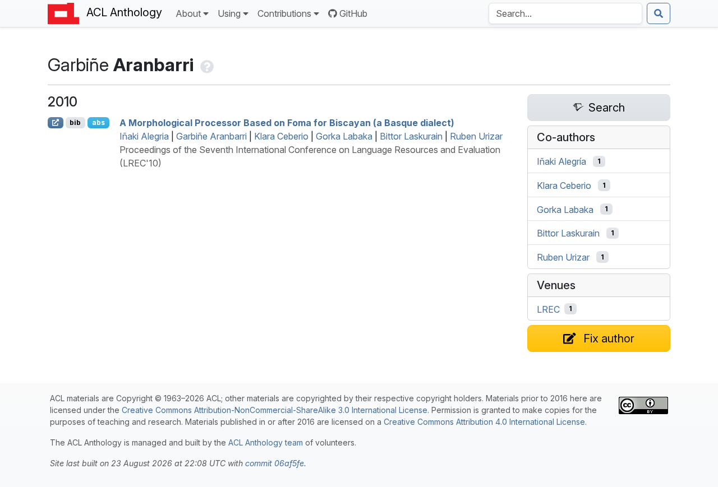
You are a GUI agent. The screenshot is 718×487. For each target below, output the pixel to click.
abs (98, 122)
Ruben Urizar (476, 136)
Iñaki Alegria (144, 136)
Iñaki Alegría (561, 161)
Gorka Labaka (344, 136)
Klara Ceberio (281, 136)
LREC (548, 308)
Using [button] (229, 13)
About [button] (188, 13)
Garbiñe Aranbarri (211, 136)
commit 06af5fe (274, 463)
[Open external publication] (55, 122)
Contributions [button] (284, 13)
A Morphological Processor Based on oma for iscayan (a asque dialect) (286, 122)
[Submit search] (658, 13)
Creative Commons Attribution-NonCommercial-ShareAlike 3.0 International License (274, 410)
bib (75, 122)
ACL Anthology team (265, 442)
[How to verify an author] (206, 65)
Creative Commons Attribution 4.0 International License (484, 421)
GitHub (353, 13)
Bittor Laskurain (411, 136)
